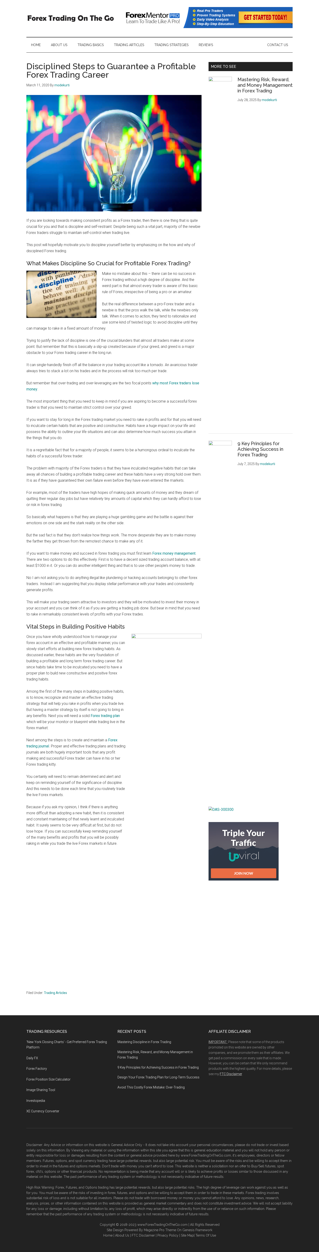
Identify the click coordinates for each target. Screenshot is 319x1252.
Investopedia (35, 1101)
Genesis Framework (197, 1230)
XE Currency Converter (42, 1111)
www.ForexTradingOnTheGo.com (206, 1155)
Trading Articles (55, 993)
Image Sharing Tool (40, 1090)
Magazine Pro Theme (160, 1230)
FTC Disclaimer (231, 1074)
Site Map (187, 1235)
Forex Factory (36, 1068)
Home (108, 1235)
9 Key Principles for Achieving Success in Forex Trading (260, 449)
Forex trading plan (105, 715)
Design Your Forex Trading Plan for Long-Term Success (158, 1077)
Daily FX (32, 1058)
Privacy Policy (167, 1235)
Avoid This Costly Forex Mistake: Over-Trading (151, 1087)
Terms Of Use (205, 1235)
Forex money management (173, 553)
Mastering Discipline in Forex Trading (144, 1042)
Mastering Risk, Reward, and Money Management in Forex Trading (265, 85)
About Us (122, 1235)
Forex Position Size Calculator (48, 1079)
